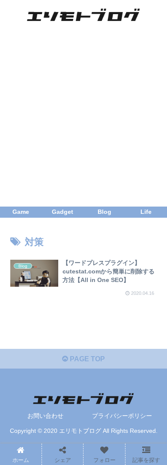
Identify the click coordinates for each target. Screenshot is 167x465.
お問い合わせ (45, 415)
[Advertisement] (83, 118)
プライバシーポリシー (122, 415)
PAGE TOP (86, 359)
